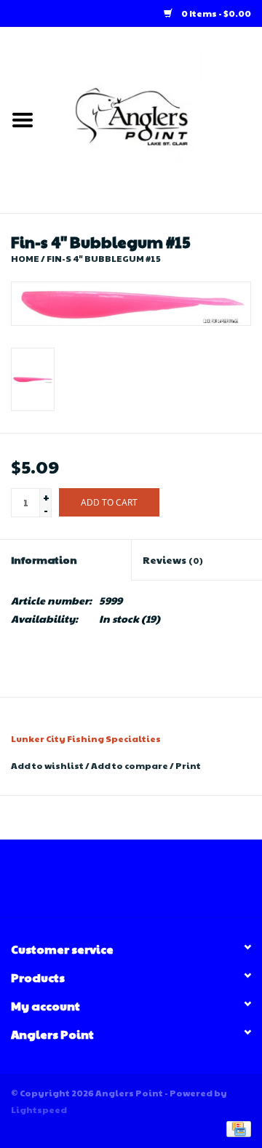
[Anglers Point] (153, 118)
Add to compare (130, 765)
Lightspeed (39, 1109)
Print (188, 765)
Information (44, 559)
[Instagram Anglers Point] (144, 884)
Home (25, 258)
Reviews (173, 559)
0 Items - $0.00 (215, 13)
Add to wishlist (47, 765)
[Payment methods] (236, 1127)
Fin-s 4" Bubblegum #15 (104, 258)
